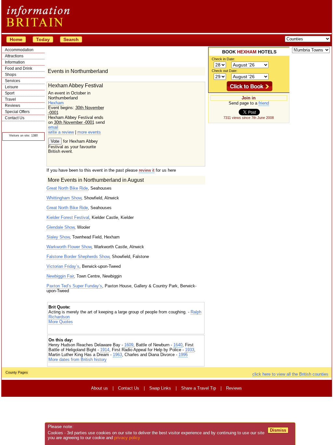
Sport (9, 93)
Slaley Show (58, 237)
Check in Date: (223, 59)
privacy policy (127, 437)
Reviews (12, 105)
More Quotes (60, 321)
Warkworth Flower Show (69, 246)
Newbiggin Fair (60, 276)
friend (264, 103)
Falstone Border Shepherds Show (78, 256)
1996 (183, 354)
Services (12, 81)
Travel (10, 99)
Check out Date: (224, 71)
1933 (189, 349)
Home (16, 39)
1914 (104, 349)
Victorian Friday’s (63, 266)
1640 (177, 344)
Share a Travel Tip (198, 388)
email (53, 127)
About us (99, 388)
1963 (117, 354)
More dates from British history (77, 359)
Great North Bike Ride (67, 188)
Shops (10, 74)
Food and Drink (18, 68)
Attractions (14, 56)
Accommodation (19, 50)
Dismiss (278, 430)
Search (71, 39)
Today (43, 39)
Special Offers (17, 111)
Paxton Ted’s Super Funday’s (74, 285)
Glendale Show (60, 227)
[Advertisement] (126, 329)
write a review (61, 132)
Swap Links (160, 388)
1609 (128, 344)
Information (15, 62)
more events (89, 132)
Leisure (11, 87)
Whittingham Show (64, 197)
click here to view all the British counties (290, 374)
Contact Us (14, 118)
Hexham (56, 102)
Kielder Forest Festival (68, 217)
